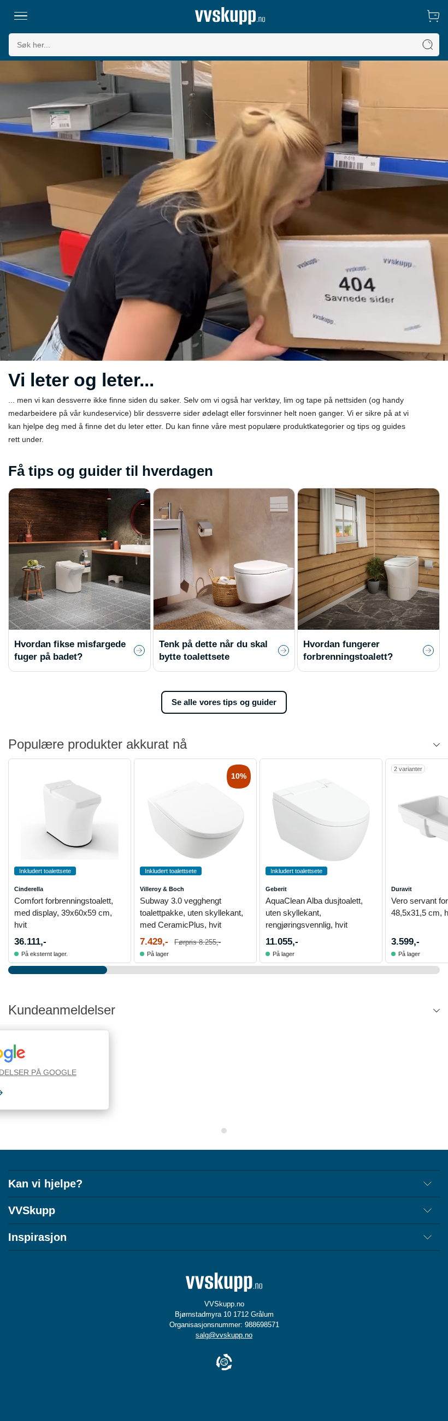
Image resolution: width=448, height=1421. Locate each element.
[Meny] (20, 16)
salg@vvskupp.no (224, 1335)
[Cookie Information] (224, 1363)
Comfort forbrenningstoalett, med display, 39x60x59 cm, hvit (63, 912)
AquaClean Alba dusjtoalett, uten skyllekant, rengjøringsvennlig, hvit (314, 912)
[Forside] (230, 16)
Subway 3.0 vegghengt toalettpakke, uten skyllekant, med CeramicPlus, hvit (191, 912)
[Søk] (427, 44)
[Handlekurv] (433, 16)
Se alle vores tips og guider (224, 702)
